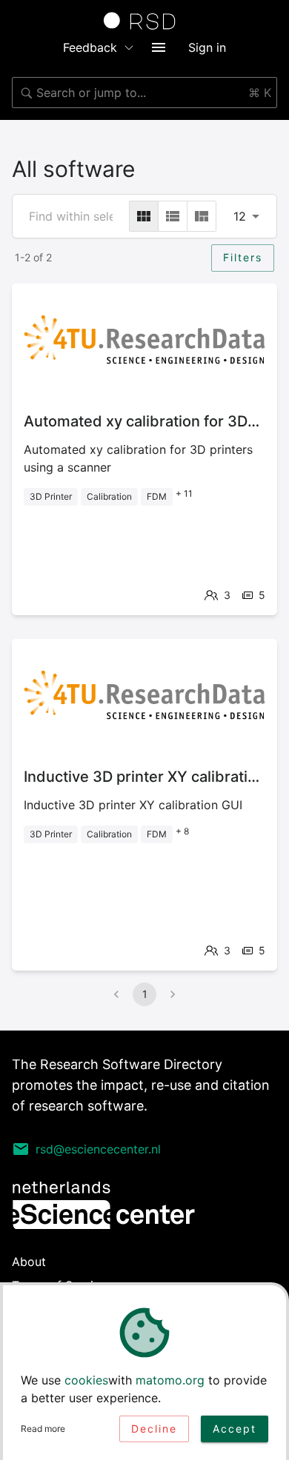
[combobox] (144, 92)
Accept (234, 1428)
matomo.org (170, 1380)
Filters (242, 257)
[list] (172, 216)
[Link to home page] (144, 21)
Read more (43, 1428)
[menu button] (158, 47)
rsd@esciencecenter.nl (98, 1149)
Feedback (90, 47)
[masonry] (201, 216)
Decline (154, 1428)
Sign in (207, 47)
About (29, 1261)
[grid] (144, 216)
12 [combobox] (239, 216)
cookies (86, 1380)
